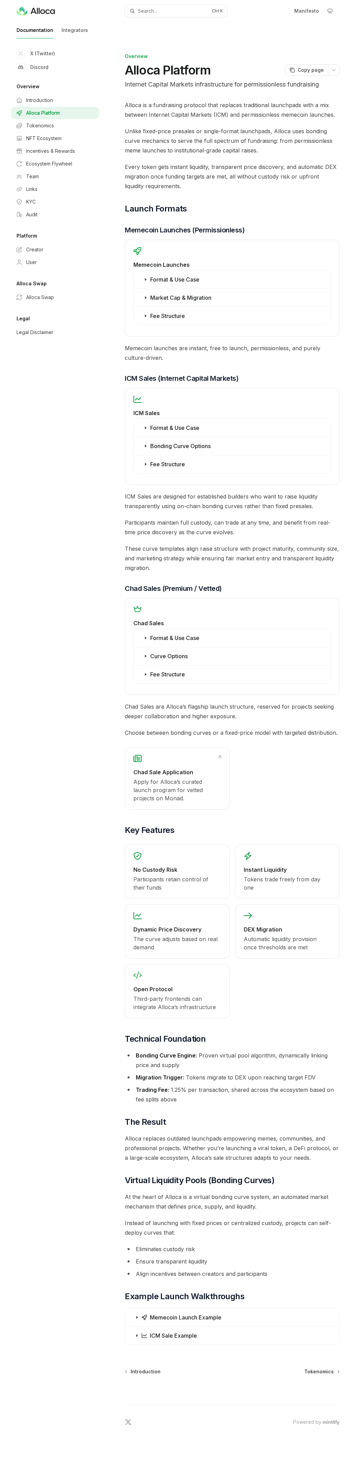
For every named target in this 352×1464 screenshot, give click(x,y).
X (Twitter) (42, 53)
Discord (39, 67)
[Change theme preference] (330, 10)
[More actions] (334, 70)
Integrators (75, 30)
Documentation (34, 30)
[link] (177, 778)
